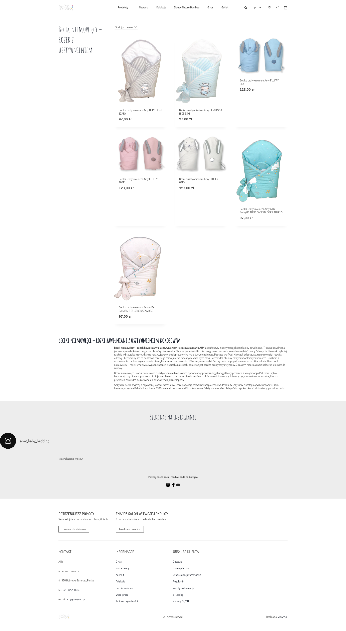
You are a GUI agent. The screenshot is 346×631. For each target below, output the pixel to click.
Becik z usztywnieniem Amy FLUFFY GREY (198, 180)
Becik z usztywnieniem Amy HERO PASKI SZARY (140, 111)
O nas (210, 7)
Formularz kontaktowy (74, 529)
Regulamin (178, 581)
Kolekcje (161, 7)
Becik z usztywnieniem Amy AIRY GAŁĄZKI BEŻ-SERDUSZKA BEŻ (136, 309)
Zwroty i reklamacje (183, 588)
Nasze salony (122, 568)
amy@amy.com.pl (76, 599)
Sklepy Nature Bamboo (186, 7)
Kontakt (120, 574)
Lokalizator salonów (129, 529)
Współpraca (122, 594)
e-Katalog (178, 594)
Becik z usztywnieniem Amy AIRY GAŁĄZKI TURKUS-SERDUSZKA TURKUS (261, 210)
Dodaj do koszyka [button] (250, 101)
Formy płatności (181, 568)
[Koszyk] (283, 7)
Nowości (143, 7)
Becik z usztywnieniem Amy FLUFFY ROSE (138, 180)
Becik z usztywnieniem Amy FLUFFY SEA (259, 82)
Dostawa (177, 561)
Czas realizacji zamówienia (187, 574)
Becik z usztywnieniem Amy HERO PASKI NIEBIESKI (200, 111)
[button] (257, 7)
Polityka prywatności (127, 601)
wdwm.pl (283, 616)
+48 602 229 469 (71, 589)
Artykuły (120, 581)
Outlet (224, 7)
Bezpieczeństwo (124, 588)
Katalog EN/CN (181, 601)
